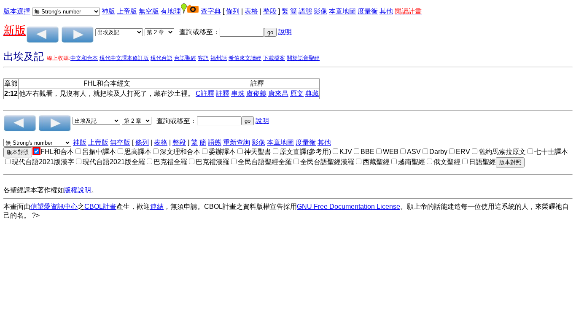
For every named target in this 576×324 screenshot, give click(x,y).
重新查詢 (236, 142)
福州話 (218, 58)
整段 (270, 11)
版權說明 (77, 190)
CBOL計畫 (100, 206)
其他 (386, 11)
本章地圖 (342, 11)
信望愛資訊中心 (54, 206)
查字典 (211, 11)
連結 (157, 206)
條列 (233, 11)
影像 (320, 11)
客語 (203, 58)
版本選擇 (16, 11)
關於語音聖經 (303, 58)
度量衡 (368, 11)
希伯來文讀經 (245, 58)
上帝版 (127, 11)
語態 (305, 11)
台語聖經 (185, 58)
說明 (285, 31)
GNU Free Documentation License (348, 206)
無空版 (149, 11)
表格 (251, 11)
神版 (108, 11)
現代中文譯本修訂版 (124, 58)
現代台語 (161, 58)
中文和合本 (84, 58)
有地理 (171, 11)
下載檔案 (274, 58)
